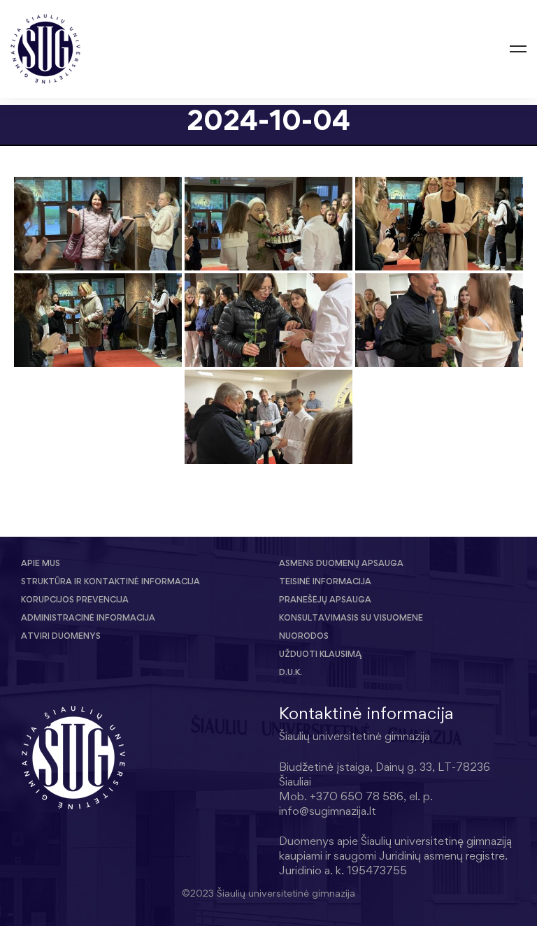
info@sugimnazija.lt (327, 811)
